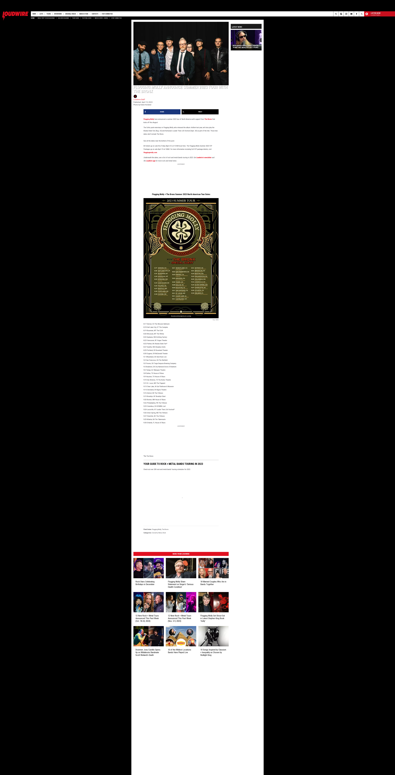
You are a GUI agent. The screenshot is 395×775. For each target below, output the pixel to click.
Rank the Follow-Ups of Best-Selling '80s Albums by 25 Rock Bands (244, 46)
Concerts (155, 533)
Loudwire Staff (139, 99)
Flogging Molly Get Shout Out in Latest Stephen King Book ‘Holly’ (212, 618)
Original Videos (70, 14)
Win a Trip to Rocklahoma (46, 18)
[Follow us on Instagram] (346, 13)
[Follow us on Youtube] (351, 13)
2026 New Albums (63, 18)
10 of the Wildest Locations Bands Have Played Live (179, 651)
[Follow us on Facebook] (356, 13)
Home (33, 18)
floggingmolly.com (150, 152)
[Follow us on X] (361, 13)
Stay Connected (116, 18)
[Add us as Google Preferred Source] (341, 13)
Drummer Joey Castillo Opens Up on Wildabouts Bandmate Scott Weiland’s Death (147, 652)
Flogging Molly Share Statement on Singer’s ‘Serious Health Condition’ (180, 584)
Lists (41, 14)
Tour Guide (75, 18)
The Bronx (208, 119)
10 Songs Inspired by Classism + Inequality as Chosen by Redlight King (213, 652)
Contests (95, 14)
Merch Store (83, 14)
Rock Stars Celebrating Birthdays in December (145, 582)
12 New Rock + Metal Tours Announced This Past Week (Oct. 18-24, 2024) (147, 618)
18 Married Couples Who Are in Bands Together (213, 582)
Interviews (58, 14)
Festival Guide (87, 18)
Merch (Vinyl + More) (101, 18)
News (34, 14)
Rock (164, 533)
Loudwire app (150, 161)
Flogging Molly (148, 119)
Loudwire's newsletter (203, 157)
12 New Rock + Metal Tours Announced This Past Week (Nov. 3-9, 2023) (179, 618)
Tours (48, 14)
